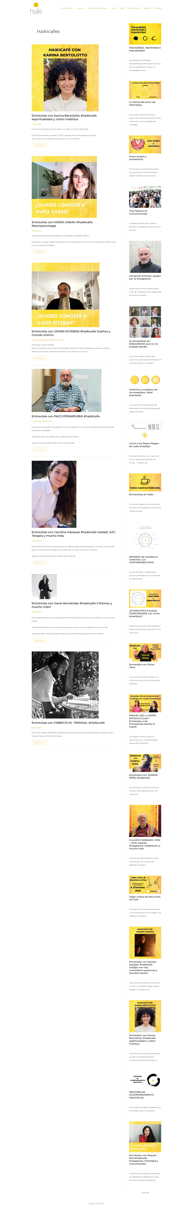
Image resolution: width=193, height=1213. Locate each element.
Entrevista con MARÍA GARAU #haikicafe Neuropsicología (62, 224)
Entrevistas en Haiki (141, 494)
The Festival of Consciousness (138, 212)
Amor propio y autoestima (138, 158)
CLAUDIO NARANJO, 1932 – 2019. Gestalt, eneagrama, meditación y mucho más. (144, 844)
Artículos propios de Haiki (42, 340)
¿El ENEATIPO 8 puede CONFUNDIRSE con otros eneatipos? (144, 613)
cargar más (145, 1192)
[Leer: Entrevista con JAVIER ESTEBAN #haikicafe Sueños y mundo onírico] (65, 295)
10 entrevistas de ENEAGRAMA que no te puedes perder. (143, 344)
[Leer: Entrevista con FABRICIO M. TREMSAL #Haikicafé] (65, 685)
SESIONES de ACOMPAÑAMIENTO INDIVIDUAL (141, 1095)
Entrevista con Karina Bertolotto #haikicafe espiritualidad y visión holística (64, 117)
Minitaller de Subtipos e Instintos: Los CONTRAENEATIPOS (143, 559)
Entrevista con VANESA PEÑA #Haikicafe (143, 776)
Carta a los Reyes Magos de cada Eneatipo (144, 445)
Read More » (39, 145)
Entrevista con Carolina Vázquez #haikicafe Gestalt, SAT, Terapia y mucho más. (74, 534)
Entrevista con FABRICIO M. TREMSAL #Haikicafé (68, 723)
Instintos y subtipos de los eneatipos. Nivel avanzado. (143, 392)
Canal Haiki (36, 124)
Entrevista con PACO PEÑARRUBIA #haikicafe (66, 416)
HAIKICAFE (59, 340)
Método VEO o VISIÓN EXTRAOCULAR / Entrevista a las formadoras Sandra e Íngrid (142, 721)
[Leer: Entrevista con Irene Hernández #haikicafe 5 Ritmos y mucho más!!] (44, 586)
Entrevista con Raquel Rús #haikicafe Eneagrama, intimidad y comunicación (143, 1159)
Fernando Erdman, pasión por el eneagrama (145, 277)
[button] (73, 8)
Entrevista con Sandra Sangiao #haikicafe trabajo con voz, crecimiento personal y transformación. (143, 967)
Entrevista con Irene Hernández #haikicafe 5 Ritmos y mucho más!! (72, 605)
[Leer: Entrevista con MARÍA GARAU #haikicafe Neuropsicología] (64, 187)
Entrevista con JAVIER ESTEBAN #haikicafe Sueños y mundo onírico (71, 333)
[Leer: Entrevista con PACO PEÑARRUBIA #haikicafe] (66, 390)
